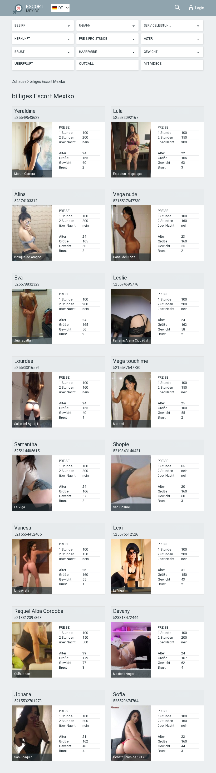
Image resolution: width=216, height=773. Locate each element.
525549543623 (27, 117)
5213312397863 (28, 617)
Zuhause (19, 81)
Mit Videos (153, 63)
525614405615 (27, 451)
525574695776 (125, 284)
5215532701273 (28, 701)
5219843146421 (126, 451)
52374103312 (25, 201)
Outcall (86, 63)
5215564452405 (28, 534)
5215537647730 (126, 201)
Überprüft (23, 63)
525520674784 (125, 701)
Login (199, 8)
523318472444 (125, 617)
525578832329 (27, 284)
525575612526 (125, 534)
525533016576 (27, 367)
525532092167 (125, 117)
